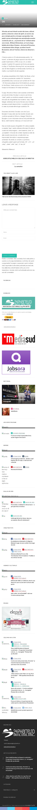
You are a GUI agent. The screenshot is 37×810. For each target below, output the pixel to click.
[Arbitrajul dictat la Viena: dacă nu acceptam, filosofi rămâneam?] (3, 516)
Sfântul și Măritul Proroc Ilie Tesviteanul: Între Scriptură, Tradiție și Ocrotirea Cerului (23, 555)
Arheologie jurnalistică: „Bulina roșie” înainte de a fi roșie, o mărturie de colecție (22, 460)
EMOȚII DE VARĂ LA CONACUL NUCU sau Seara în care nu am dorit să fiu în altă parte (23, 582)
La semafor (18, 166)
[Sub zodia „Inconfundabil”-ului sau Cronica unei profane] (4, 589)
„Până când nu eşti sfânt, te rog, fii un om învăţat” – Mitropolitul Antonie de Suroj (22, 675)
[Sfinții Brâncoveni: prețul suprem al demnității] (5, 710)
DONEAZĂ (10, 314)
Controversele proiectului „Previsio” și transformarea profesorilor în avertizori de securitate (23, 662)
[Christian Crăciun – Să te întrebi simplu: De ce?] (10, 496)
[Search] (28, 2)
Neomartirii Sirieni (16, 469)
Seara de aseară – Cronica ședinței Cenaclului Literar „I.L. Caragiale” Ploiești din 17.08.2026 (22, 690)
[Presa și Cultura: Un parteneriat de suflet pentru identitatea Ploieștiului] (5, 697)
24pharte (8, 24)
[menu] (32, 2)
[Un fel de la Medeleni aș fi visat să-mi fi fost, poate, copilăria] (5, 427)
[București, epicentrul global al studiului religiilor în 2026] (4, 570)
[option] (18, 187)
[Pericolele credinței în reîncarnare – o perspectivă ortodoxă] (5, 506)
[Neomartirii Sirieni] (5, 475)
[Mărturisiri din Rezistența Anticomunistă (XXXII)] (18, 186)
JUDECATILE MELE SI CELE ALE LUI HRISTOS (18, 158)
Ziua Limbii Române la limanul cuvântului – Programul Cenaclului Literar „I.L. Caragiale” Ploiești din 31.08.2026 (19, 759)
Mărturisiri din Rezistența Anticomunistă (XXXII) (16, 196)
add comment (25, 24)
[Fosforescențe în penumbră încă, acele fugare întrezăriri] (5, 433)
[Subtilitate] (5, 411)
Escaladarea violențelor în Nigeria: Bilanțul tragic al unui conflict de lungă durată (23, 543)
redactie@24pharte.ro (9, 326)
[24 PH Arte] (10, 2)
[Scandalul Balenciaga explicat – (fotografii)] (18, 394)
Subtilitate (14, 411)
